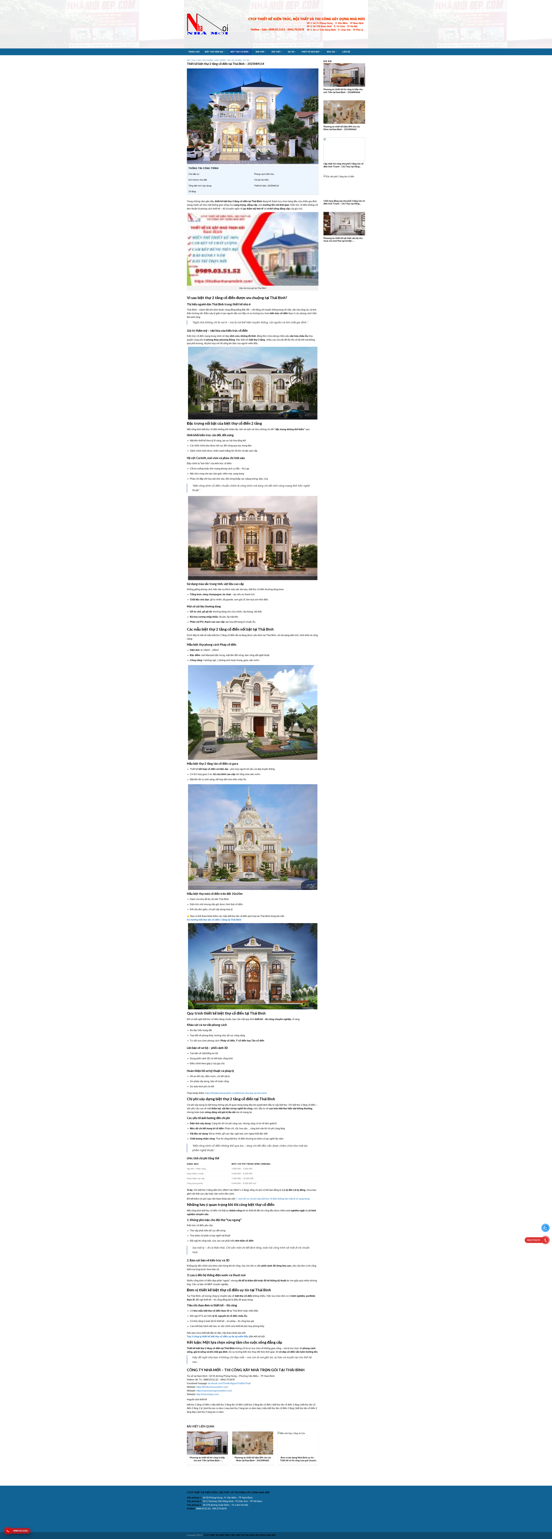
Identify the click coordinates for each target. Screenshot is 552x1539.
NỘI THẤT (276, 52)
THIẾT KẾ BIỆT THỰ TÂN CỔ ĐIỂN (228, 60)
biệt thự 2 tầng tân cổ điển (200, 60)
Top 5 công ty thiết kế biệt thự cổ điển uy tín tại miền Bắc (217, 1336)
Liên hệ (346, 52)
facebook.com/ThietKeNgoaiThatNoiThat (229, 1383)
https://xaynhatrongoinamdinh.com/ (214, 1390)
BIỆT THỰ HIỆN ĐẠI (214, 52)
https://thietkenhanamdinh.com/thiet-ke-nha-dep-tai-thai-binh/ (236, 1093)
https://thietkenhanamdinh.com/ (212, 1387)
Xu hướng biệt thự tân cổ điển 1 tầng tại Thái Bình (214, 920)
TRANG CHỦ (194, 52)
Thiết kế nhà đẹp (310, 52)
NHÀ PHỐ (260, 52)
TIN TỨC (246, 60)
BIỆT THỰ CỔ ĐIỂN (239, 52)
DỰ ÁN (291, 52)
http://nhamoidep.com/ (207, 1394)
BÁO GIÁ (331, 52)
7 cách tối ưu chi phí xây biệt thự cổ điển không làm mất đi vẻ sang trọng (272, 1199)
